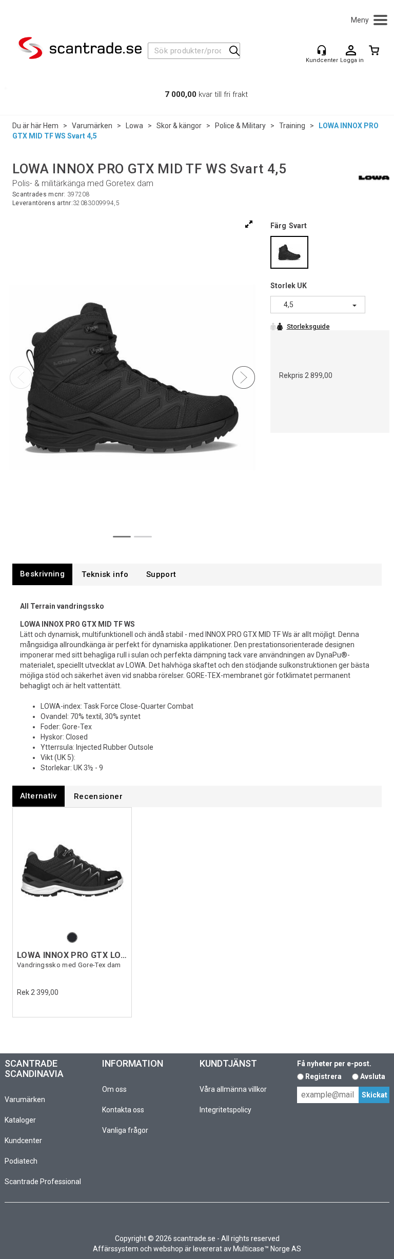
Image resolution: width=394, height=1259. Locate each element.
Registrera (323, 1076)
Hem (50, 126)
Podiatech (21, 1161)
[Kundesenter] (322, 50)
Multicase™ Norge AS (267, 1249)
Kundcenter (23, 1140)
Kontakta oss (123, 1110)
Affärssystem (116, 1249)
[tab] (42, 574)
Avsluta (372, 1076)
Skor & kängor (179, 126)
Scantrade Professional (43, 1181)
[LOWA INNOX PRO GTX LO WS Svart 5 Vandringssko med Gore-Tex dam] (72, 871)
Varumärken (92, 126)
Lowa (134, 126)
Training (292, 126)
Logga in (351, 50)
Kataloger (20, 1120)
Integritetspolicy (225, 1110)
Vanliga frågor (125, 1130)
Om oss (114, 1089)
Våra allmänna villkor (233, 1089)
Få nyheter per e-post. (334, 1064)
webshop (168, 1249)
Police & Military (240, 126)
